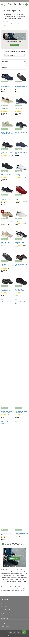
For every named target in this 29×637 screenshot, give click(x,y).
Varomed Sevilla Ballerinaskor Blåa (5, 198)
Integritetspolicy (5, 609)
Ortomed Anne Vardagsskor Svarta (19, 290)
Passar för (5, 67)
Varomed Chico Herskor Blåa (20, 109)
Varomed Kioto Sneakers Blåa (21, 133)
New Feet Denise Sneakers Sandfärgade (7, 222)
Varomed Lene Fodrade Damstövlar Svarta (6, 412)
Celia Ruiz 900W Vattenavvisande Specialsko (21, 85)
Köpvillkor (3, 606)
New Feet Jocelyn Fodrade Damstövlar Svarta (21, 412)
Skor (9, 51)
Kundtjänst (4, 623)
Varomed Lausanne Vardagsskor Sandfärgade (7, 133)
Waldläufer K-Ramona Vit (21, 221)
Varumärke (5, 61)
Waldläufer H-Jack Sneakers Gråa (5, 243)
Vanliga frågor (4, 618)
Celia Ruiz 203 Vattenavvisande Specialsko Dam (7, 266)
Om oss (3, 603)
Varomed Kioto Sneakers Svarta (6, 153)
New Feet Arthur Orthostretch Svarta (5, 290)
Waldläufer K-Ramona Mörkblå (6, 175)
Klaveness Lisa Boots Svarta (21, 533)
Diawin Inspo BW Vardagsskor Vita (19, 175)
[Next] (26, 544)
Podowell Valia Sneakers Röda (20, 198)
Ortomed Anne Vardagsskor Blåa (5, 85)
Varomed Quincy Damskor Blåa (21, 153)
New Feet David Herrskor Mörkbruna (21, 265)
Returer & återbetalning (7, 621)
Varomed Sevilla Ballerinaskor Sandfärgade (7, 109)
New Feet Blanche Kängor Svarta (7, 534)
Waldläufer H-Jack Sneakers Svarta (19, 243)
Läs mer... (5, 25)
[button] (2, 4)
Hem (5, 51)
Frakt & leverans (5, 626)
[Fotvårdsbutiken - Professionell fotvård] (14, 4)
